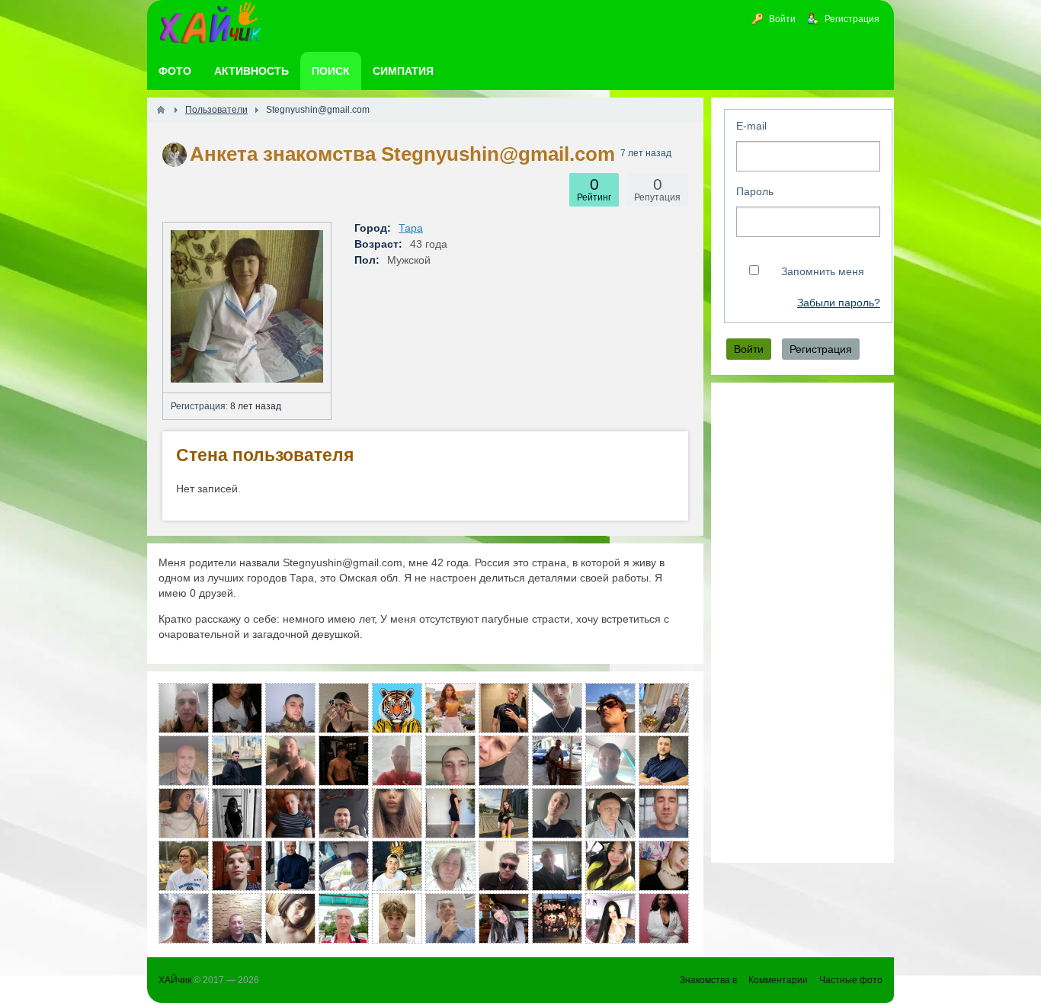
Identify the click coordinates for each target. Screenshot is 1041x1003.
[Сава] (290, 760)
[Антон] (290, 813)
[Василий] (557, 708)
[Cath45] (663, 708)
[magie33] (610, 865)
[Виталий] (557, 760)
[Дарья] (450, 708)
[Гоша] (557, 865)
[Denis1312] (557, 918)
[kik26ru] (343, 918)
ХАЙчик (175, 980)
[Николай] (290, 865)
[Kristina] (237, 813)
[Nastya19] (503, 813)
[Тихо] (343, 865)
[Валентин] (663, 760)
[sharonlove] (663, 918)
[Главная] (161, 110)
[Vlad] (183, 918)
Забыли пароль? (838, 303)
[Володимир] (450, 760)
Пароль (755, 191)
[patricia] (183, 865)
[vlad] (503, 865)
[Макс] (237, 865)
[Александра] (610, 918)
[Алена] (290, 918)
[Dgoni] (663, 813)
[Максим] (397, 708)
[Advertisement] (802, 622)
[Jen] (237, 708)
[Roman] (450, 918)
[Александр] (397, 760)
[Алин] (557, 813)
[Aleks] (237, 760)
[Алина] (397, 813)
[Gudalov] (183, 708)
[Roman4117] (290, 708)
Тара (411, 228)
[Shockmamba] (503, 760)
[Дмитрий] (610, 813)
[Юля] (343, 708)
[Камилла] (503, 918)
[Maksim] (343, 760)
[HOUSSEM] (610, 708)
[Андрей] (183, 760)
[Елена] (450, 865)
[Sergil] (343, 813)
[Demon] (610, 760)
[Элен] (183, 813)
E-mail (751, 126)
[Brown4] (450, 813)
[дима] (397, 865)
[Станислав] (503, 708)
